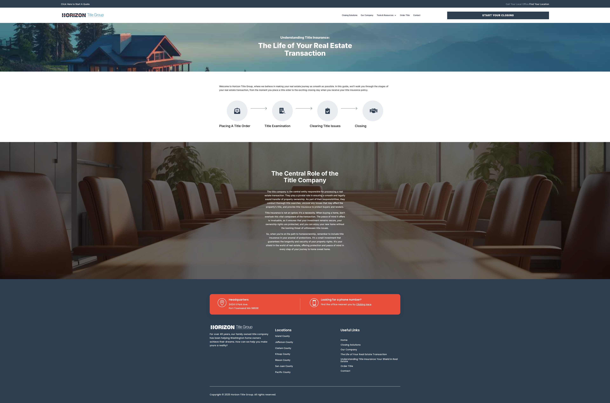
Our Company (367, 15)
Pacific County (283, 372)
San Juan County (284, 366)
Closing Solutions (349, 15)
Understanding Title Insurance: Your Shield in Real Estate (369, 360)
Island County (282, 336)
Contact (416, 15)
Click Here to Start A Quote (75, 4)
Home (344, 340)
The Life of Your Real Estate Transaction (364, 354)
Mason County (282, 360)
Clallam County (283, 348)
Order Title (405, 15)
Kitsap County (282, 354)
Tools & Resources (385, 15)
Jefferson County (284, 342)
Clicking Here (363, 304)
